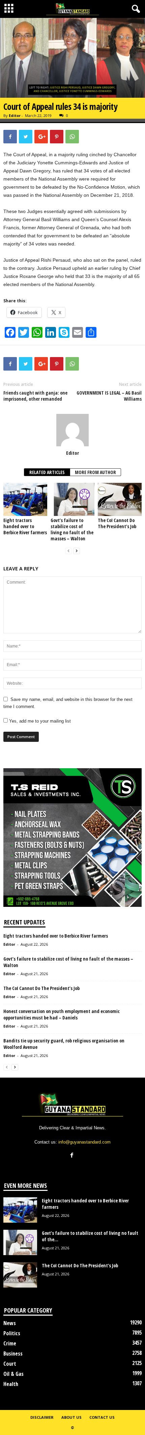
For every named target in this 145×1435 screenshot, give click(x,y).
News (9, 1323)
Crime (9, 1343)
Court (9, 1363)
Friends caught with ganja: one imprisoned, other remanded (35, 396)
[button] (134, 9)
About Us (71, 1417)
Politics (11, 1333)
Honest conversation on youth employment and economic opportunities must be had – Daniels (61, 1014)
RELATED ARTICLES (47, 472)
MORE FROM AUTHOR (95, 472)
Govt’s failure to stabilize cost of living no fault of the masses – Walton (72, 529)
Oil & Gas (13, 1374)
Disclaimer (42, 1417)
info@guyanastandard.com (84, 1142)
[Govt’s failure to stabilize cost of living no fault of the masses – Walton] (72, 499)
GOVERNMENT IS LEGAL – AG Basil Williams (109, 396)
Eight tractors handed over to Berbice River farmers (25, 526)
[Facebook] (72, 1155)
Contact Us (102, 1417)
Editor (15, 115)
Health (10, 1384)
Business (13, 1353)
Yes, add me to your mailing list (39, 721)
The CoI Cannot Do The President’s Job (117, 523)
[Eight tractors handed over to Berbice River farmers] (25, 499)
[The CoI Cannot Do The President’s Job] (120, 499)
